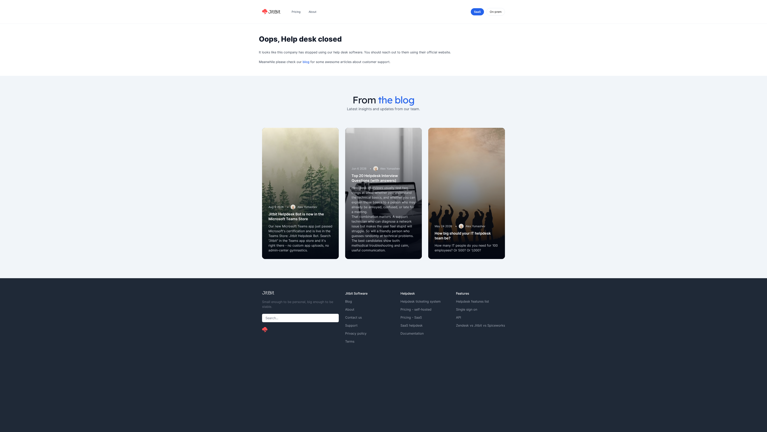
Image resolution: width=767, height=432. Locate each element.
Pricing (296, 11)
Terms (349, 341)
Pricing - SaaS (411, 317)
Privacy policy (356, 333)
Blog (348, 301)
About (312, 11)
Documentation (412, 333)
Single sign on (466, 309)
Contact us (353, 317)
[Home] (271, 12)
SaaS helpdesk (411, 325)
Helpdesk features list (472, 301)
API (458, 317)
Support (351, 325)
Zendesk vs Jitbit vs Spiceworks (480, 325)
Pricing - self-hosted (415, 309)
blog (306, 62)
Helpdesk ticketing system (420, 301)
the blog (396, 100)
